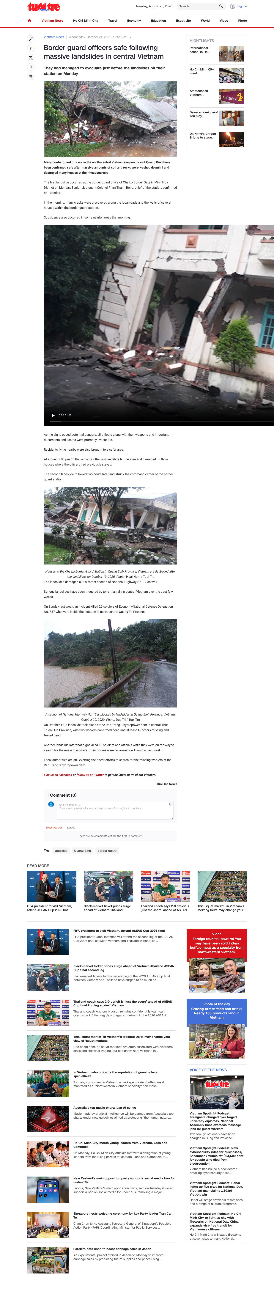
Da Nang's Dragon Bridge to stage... (203, 136)
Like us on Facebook (58, 775)
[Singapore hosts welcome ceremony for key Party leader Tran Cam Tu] (48, 1225)
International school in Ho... (200, 50)
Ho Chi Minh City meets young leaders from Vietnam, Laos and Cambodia (120, 1145)
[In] (30, 76)
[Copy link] (30, 39)
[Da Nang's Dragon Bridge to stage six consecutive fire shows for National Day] (231, 139)
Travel (112, 21)
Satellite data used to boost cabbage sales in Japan (112, 1249)
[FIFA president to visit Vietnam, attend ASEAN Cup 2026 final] (51, 886)
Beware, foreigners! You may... (204, 114)
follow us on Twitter (90, 775)
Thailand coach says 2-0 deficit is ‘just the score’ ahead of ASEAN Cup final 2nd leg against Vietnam (165, 908)
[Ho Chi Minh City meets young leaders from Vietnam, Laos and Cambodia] (48, 1154)
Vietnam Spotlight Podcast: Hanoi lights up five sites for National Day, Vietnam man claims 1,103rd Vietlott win (216, 1189)
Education (158, 21)
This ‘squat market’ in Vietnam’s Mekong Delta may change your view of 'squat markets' (221, 908)
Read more (38, 866)
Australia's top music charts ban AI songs (104, 1108)
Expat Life (183, 21)
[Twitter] (30, 57)
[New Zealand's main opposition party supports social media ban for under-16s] (48, 1190)
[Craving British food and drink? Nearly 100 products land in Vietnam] (217, 1041)
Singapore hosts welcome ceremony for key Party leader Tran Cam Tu (123, 1216)
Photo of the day (217, 1004)
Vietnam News (52, 21)
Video (224, 21)
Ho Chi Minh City (85, 21)
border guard (107, 851)
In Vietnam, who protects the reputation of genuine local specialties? (115, 1074)
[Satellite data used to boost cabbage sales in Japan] (48, 1260)
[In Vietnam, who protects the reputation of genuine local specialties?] (48, 1083)
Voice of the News (208, 1070)
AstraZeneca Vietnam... (199, 93)
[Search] (221, 6)
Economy (134, 21)
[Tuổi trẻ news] (43, 6)
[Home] (29, 20)
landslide (60, 851)
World (205, 21)
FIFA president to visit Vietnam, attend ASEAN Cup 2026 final (49, 908)
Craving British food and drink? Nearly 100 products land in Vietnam (216, 1013)
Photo (242, 21)
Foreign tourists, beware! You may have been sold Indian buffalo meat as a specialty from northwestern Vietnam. (217, 945)
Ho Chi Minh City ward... (202, 72)
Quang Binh (82, 851)
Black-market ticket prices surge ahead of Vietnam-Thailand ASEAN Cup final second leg (107, 908)
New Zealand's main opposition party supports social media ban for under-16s (124, 1180)
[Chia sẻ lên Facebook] (30, 48)
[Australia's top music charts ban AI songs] (48, 1119)
